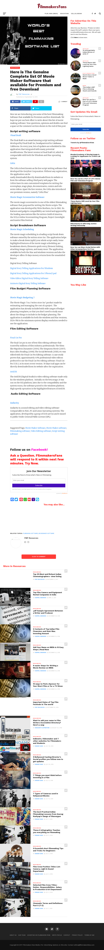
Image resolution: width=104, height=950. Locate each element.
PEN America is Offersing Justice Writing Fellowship (83, 225)
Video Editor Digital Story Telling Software (29, 278)
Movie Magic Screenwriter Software (27, 197)
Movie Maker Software (35, 428)
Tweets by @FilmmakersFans (82, 143)
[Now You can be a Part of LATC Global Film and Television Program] (85, 199)
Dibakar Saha (39, 746)
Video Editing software (41, 431)
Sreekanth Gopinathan (42, 727)
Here (76, 37)
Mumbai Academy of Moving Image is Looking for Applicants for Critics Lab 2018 (85, 156)
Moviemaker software (46, 533)
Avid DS (13, 372)
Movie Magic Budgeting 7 (22, 297)
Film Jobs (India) (51, 13)
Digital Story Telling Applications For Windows (31, 268)
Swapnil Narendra (40, 597)
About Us (13, 935)
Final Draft (15, 135)
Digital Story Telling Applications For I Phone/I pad (33, 273)
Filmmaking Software (30, 533)
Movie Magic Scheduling (22, 229)
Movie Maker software (56, 428)
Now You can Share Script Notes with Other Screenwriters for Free (85, 248)
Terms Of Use (89, 935)
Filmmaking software (20, 431)
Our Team (21, 935)
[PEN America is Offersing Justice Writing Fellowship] (85, 245)
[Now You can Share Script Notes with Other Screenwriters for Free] (85, 274)
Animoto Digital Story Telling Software (28, 283)
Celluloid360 (76, 13)
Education (64, 13)
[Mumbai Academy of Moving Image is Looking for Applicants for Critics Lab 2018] (85, 176)
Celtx (12, 163)
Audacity (14, 403)
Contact (67, 935)
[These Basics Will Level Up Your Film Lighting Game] (85, 221)
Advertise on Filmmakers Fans (38, 935)
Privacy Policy (77, 935)
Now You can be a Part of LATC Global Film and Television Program (85, 180)
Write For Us (57, 935)
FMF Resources (24, 94)
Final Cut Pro (16, 338)
